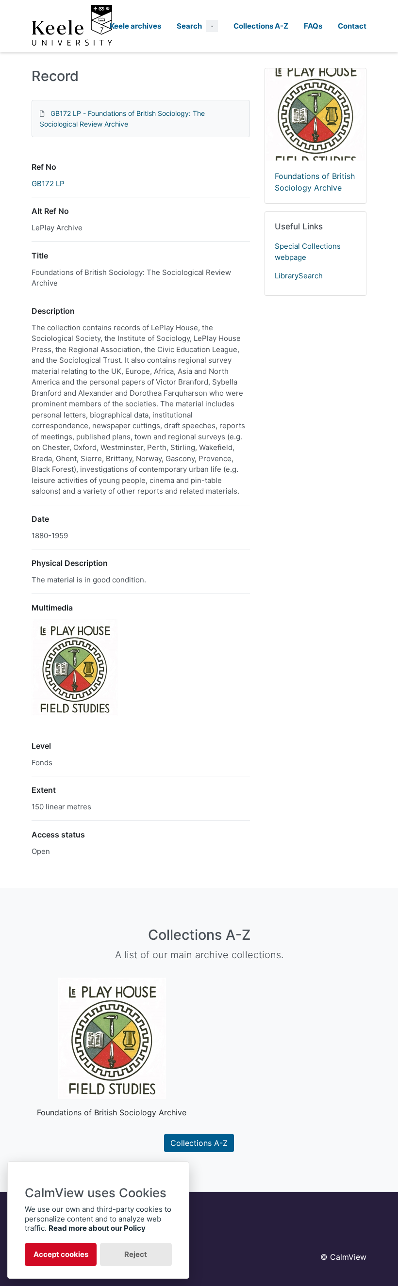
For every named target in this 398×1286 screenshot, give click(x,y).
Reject (135, 1254)
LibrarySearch (299, 275)
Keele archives (135, 26)
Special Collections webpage (308, 251)
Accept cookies (60, 1254)
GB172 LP (48, 183)
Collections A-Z (260, 26)
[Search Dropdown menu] (212, 26)
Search (189, 26)
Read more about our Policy (97, 1228)
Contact (352, 26)
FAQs (313, 26)
